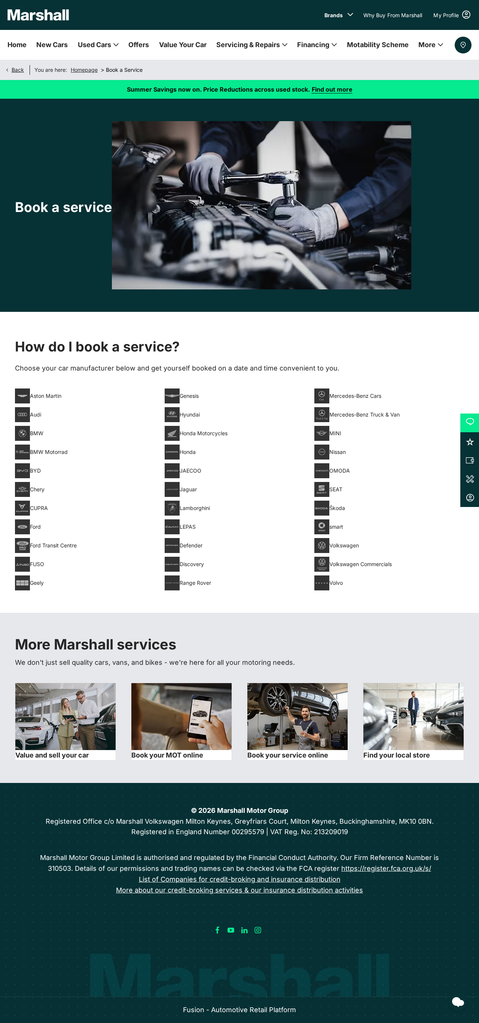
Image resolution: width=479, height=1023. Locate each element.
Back (18, 70)
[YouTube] (231, 930)
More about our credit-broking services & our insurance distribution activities (239, 890)
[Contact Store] (463, 45)
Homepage (84, 70)
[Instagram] (258, 930)
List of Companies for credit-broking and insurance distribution (240, 879)
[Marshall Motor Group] (38, 15)
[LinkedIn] (244, 930)
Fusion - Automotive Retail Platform (239, 1010)
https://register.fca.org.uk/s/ (386, 868)
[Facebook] (217, 930)
